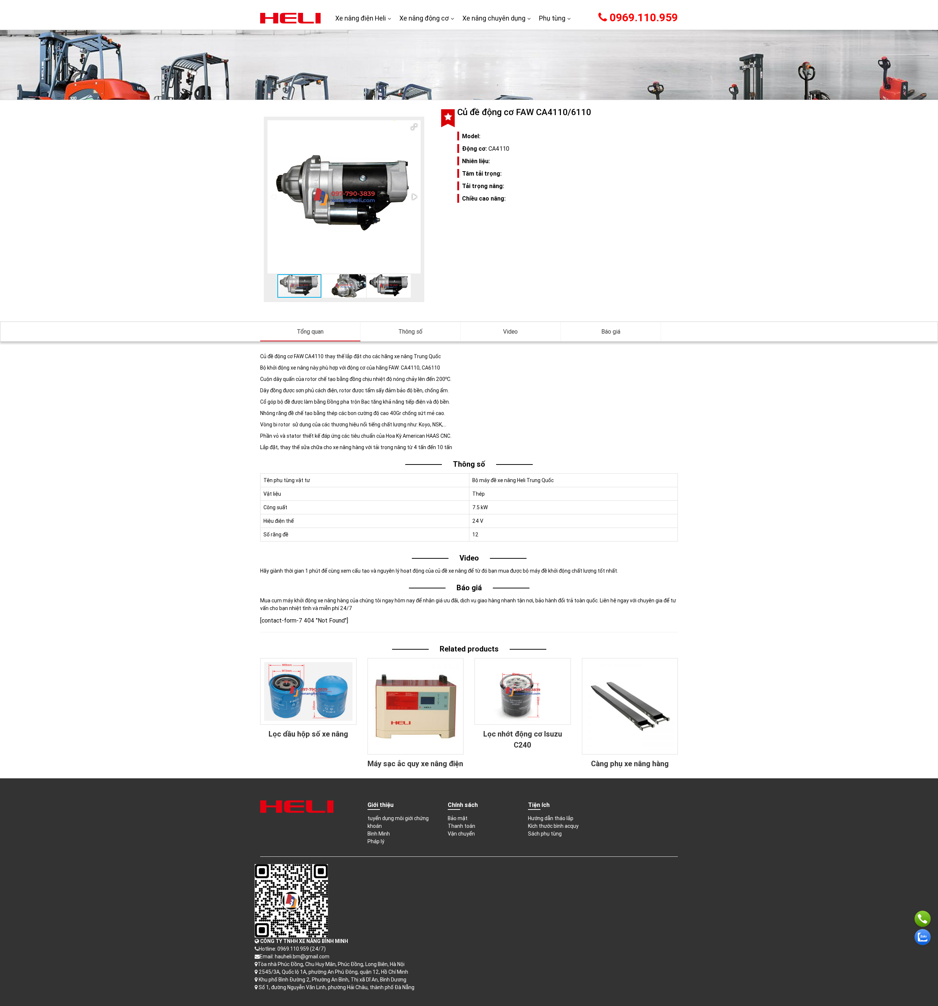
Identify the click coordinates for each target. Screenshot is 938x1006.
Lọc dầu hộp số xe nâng (308, 733)
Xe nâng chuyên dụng (493, 18)
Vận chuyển (461, 833)
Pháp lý (376, 841)
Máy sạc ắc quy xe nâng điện (415, 763)
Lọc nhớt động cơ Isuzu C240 (522, 739)
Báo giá (610, 331)
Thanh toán (461, 826)
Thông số (410, 331)
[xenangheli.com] (290, 17)
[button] (414, 127)
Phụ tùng (552, 18)
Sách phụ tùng (545, 833)
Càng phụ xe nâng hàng (630, 763)
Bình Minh (379, 833)
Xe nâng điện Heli (360, 18)
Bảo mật (458, 818)
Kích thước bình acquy (553, 826)
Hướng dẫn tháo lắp (550, 818)
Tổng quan (310, 331)
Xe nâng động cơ (424, 18)
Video (510, 331)
